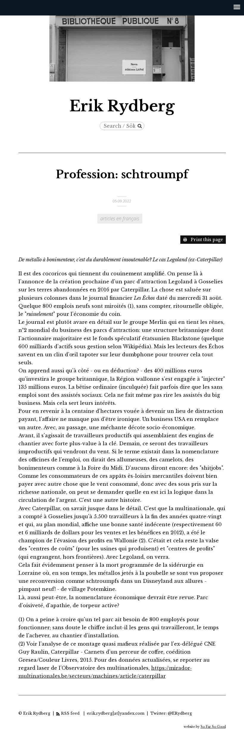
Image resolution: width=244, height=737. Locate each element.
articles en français (119, 218)
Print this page (207, 239)
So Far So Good (213, 727)
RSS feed (71, 713)
